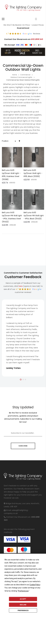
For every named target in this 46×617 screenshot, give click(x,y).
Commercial (25, 75)
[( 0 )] (36, 19)
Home (14, 75)
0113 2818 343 (37, 39)
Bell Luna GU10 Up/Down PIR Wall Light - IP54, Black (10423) (34, 215)
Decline (23, 605)
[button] (20, 379)
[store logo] (23, 8)
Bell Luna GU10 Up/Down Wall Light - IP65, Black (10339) (33, 173)
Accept (23, 599)
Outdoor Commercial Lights (21, 77)
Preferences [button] (23, 591)
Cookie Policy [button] (35, 585)
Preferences (23, 610)
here (21, 286)
